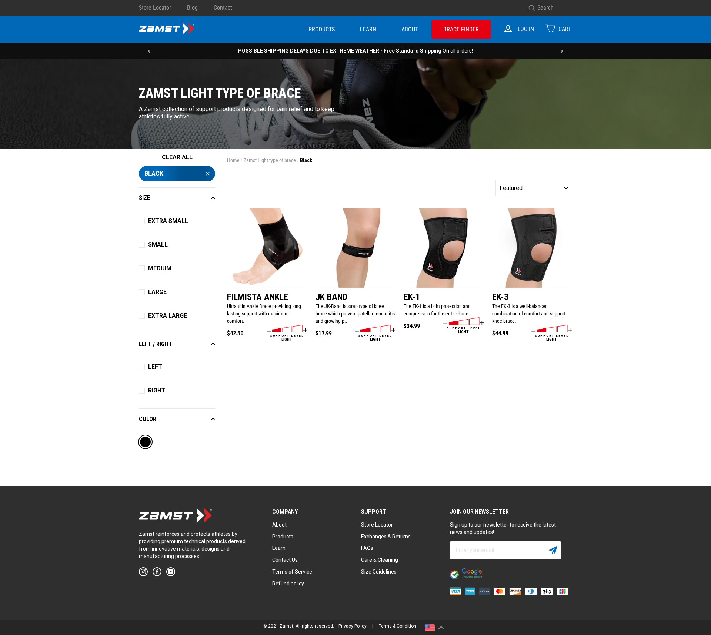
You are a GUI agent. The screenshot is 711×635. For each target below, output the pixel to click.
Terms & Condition (397, 626)
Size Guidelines (379, 571)
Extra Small (168, 220)
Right (157, 390)
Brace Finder (461, 29)
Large (157, 291)
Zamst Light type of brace (270, 160)
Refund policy (288, 583)
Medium (159, 268)
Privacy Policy (352, 626)
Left (155, 366)
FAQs (367, 548)
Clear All (177, 157)
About (409, 29)
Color (147, 418)
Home (233, 160)
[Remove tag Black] (145, 442)
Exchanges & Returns (386, 536)
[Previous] (149, 51)
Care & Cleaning (379, 559)
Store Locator (155, 7)
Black (153, 173)
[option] (355, 51)
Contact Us (285, 559)
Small (158, 244)
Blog (192, 7)
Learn (368, 29)
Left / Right (155, 344)
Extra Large (167, 315)
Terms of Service (292, 571)
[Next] (562, 51)
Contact (223, 7)
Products (321, 29)
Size (144, 197)
